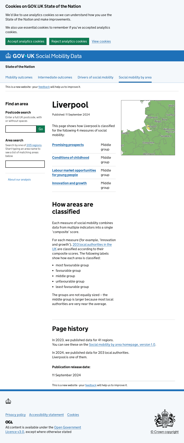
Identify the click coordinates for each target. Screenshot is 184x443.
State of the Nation (20, 67)
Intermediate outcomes (55, 77)
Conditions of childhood (70, 157)
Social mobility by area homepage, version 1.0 (122, 344)
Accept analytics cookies (26, 41)
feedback (44, 87)
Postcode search (18, 112)
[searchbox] (20, 129)
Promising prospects (68, 145)
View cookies (101, 41)
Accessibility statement (46, 415)
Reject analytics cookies (69, 41)
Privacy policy (15, 415)
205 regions (34, 145)
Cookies (73, 415)
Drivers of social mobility (95, 77)
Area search (14, 140)
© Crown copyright (165, 432)
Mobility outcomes (19, 77)
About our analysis (19, 179)
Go (41, 129)
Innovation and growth (69, 183)
